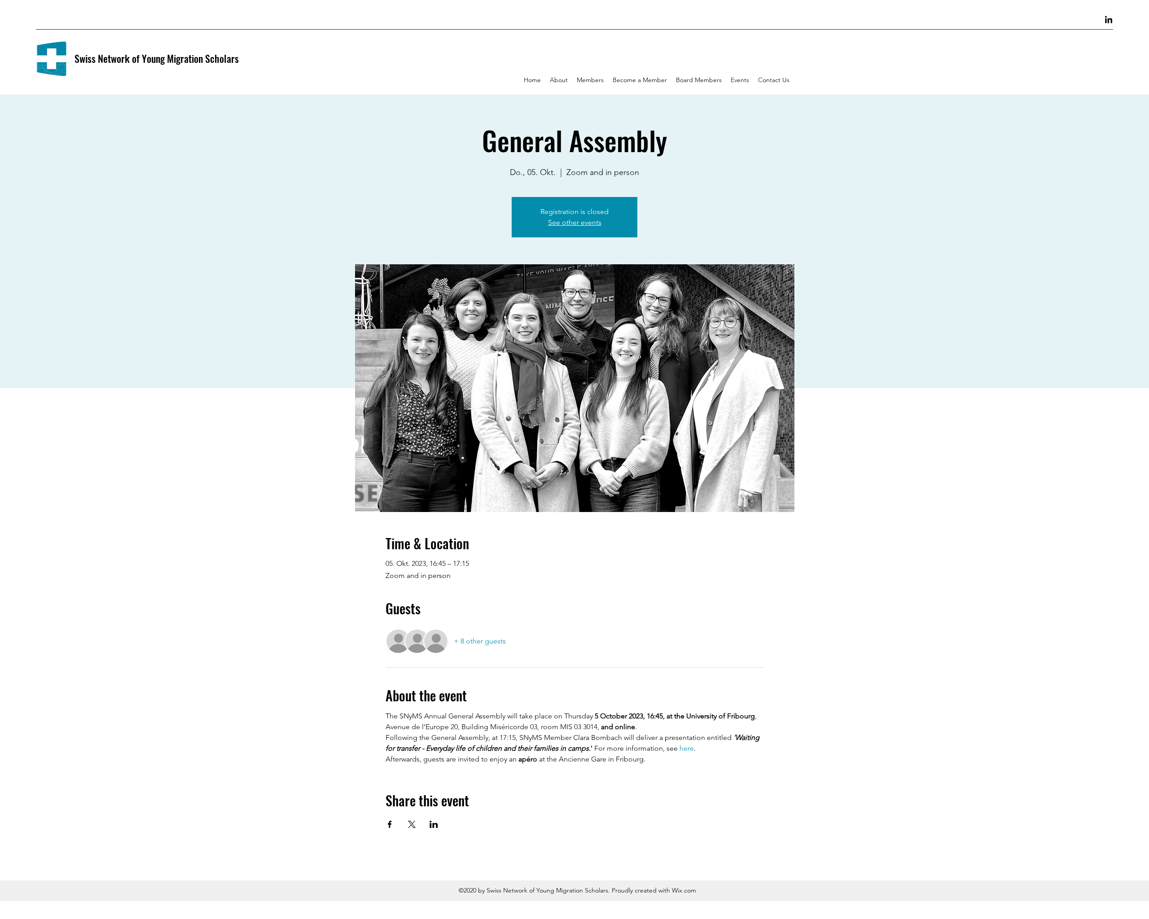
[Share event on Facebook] (390, 824)
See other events (574, 222)
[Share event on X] (412, 824)
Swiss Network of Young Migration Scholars (157, 58)
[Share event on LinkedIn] (434, 824)
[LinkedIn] (1108, 20)
